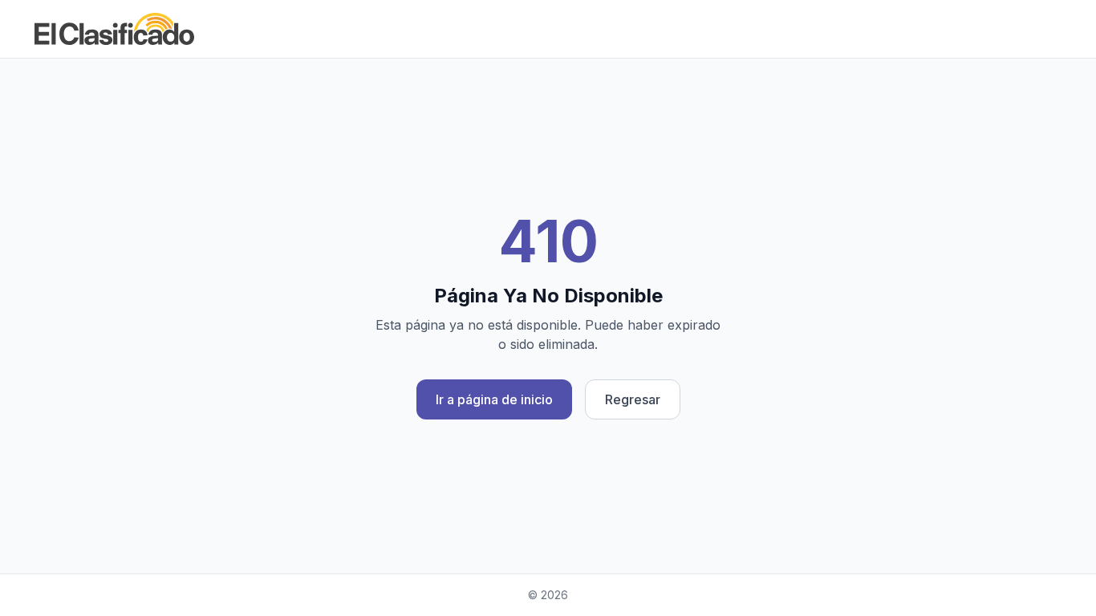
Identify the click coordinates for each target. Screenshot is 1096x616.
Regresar (632, 399)
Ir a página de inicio (494, 399)
